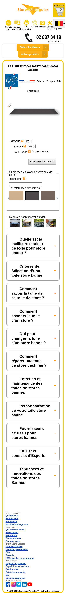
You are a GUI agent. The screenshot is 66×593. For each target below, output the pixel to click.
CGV (8, 552)
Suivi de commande (15, 572)
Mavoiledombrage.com (17, 524)
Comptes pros (13, 541)
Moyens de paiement (16, 563)
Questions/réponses (15, 578)
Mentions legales (14, 546)
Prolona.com (12, 518)
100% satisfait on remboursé (20, 558)
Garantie (10, 555)
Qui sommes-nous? (15, 529)
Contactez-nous (13, 538)
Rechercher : (18, 178)
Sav (7, 575)
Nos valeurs (11, 535)
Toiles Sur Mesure (30, 47)
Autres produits (30, 54)
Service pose (12, 569)
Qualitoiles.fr (12, 515)
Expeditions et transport (17, 566)
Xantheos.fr (11, 521)
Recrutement (12, 532)
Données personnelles (17, 549)
